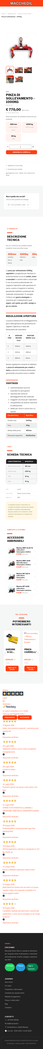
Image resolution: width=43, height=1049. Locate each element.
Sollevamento (12, 13)
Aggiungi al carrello (21, 152)
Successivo (24, 717)
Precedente (10, 717)
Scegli (31, 669)
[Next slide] (38, 653)
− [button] (7, 147)
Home (3, 13)
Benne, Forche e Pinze (24, 13)
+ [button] (33, 147)
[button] (10, 70)
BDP (18, 497)
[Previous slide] (5, 653)
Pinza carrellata (13, 650)
